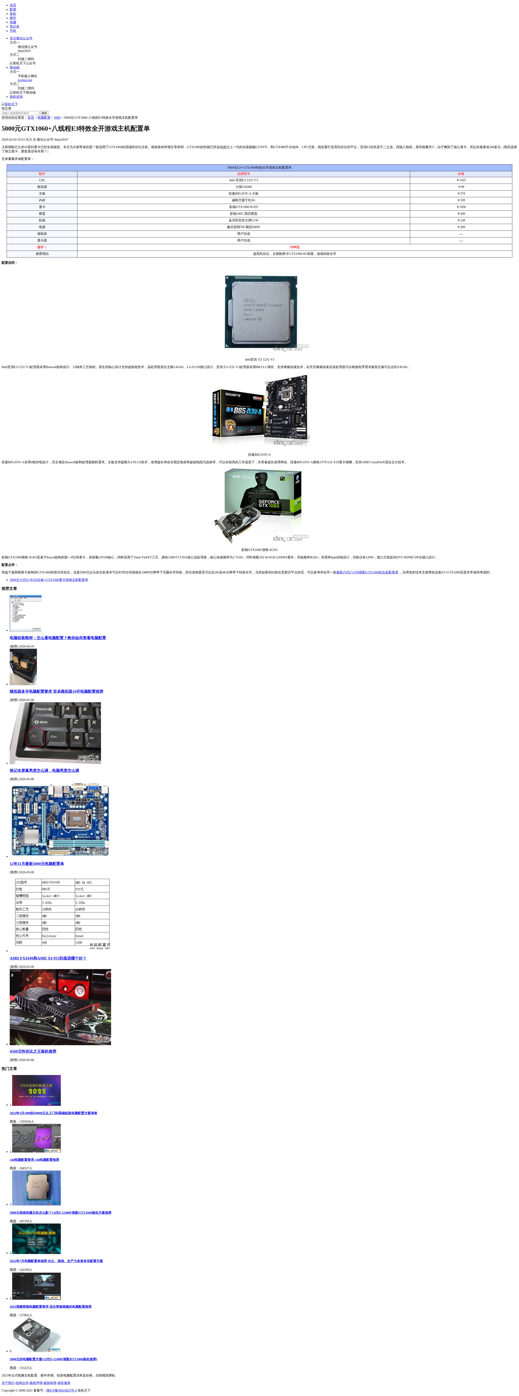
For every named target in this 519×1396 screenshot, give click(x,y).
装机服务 (64, 1383)
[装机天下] (10, 104)
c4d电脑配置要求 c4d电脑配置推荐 (34, 1159)
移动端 (14, 67)
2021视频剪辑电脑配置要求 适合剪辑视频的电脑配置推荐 (51, 1306)
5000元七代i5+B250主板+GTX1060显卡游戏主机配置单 (49, 580)
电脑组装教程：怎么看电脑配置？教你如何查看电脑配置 (58, 638)
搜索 (44, 113)
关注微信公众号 (21, 38)
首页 (13, 5)
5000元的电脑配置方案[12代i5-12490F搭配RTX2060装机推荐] (53, 1359)
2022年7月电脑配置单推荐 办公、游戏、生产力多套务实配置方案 (56, 1261)
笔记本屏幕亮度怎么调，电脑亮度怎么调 (44, 770)
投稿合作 (22, 1383)
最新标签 (50, 1383)
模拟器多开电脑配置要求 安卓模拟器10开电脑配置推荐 (56, 691)
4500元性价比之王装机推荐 (33, 1051)
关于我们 (8, 1383)
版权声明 (36, 1383)
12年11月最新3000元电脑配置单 (37, 864)
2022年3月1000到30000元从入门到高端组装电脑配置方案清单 (53, 1113)
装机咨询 (16, 96)
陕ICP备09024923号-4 (61, 1390)
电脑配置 (44, 117)
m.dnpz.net (25, 80)
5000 (57, 117)
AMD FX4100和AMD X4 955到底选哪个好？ (48, 958)
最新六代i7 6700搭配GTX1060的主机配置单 (367, 572)
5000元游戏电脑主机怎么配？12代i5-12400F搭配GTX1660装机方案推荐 (61, 1212)
